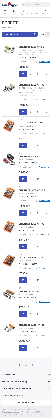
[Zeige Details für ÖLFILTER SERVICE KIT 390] (9, 88)
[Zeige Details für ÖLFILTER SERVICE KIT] (9, 159)
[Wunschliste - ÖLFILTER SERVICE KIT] (30, 179)
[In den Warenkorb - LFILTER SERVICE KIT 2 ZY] (23, 280)
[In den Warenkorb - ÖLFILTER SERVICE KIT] (23, 179)
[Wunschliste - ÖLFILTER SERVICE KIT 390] (30, 112)
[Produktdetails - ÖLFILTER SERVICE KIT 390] (46, 112)
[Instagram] (26, 364)
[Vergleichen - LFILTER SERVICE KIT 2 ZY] (38, 280)
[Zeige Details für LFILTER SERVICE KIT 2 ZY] (9, 260)
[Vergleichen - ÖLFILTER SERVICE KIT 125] (38, 74)
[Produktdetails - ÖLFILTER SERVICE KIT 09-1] (46, 213)
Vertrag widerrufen (26, 402)
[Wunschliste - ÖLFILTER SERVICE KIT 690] (30, 246)
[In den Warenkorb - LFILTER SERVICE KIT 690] (23, 145)
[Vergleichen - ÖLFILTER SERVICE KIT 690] (38, 246)
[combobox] (35, 4)
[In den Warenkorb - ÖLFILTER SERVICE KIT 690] (23, 246)
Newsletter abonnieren (12, 395)
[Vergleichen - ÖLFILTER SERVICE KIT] (38, 179)
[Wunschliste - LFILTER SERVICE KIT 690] (30, 145)
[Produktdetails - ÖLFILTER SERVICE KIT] (46, 179)
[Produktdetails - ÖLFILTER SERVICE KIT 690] (46, 246)
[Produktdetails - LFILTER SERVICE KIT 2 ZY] (46, 280)
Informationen (8, 374)
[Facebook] (19, 364)
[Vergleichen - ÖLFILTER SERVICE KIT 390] (38, 112)
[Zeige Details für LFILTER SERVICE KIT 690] (9, 126)
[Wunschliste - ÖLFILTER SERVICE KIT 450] (30, 348)
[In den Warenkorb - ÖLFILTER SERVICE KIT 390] (23, 112)
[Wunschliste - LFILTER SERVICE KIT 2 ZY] (30, 280)
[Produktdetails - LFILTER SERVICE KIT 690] (46, 145)
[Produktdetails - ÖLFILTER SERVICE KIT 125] (46, 74)
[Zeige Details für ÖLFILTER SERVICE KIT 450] (9, 328)
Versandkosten (44, 62)
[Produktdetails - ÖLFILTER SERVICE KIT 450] (46, 348)
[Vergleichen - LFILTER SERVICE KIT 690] (38, 145)
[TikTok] (32, 364)
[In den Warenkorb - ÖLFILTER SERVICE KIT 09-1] (23, 213)
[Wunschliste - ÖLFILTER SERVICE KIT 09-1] (30, 213)
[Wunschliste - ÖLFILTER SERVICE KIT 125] (30, 74)
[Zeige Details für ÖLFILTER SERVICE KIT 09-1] (9, 193)
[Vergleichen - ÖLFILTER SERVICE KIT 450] (38, 348)
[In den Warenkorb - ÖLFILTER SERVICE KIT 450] (23, 348)
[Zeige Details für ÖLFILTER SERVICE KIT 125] (9, 50)
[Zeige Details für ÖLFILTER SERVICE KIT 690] (9, 227)
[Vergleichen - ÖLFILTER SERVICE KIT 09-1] (38, 213)
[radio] (42, 34)
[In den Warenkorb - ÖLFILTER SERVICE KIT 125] (23, 74)
